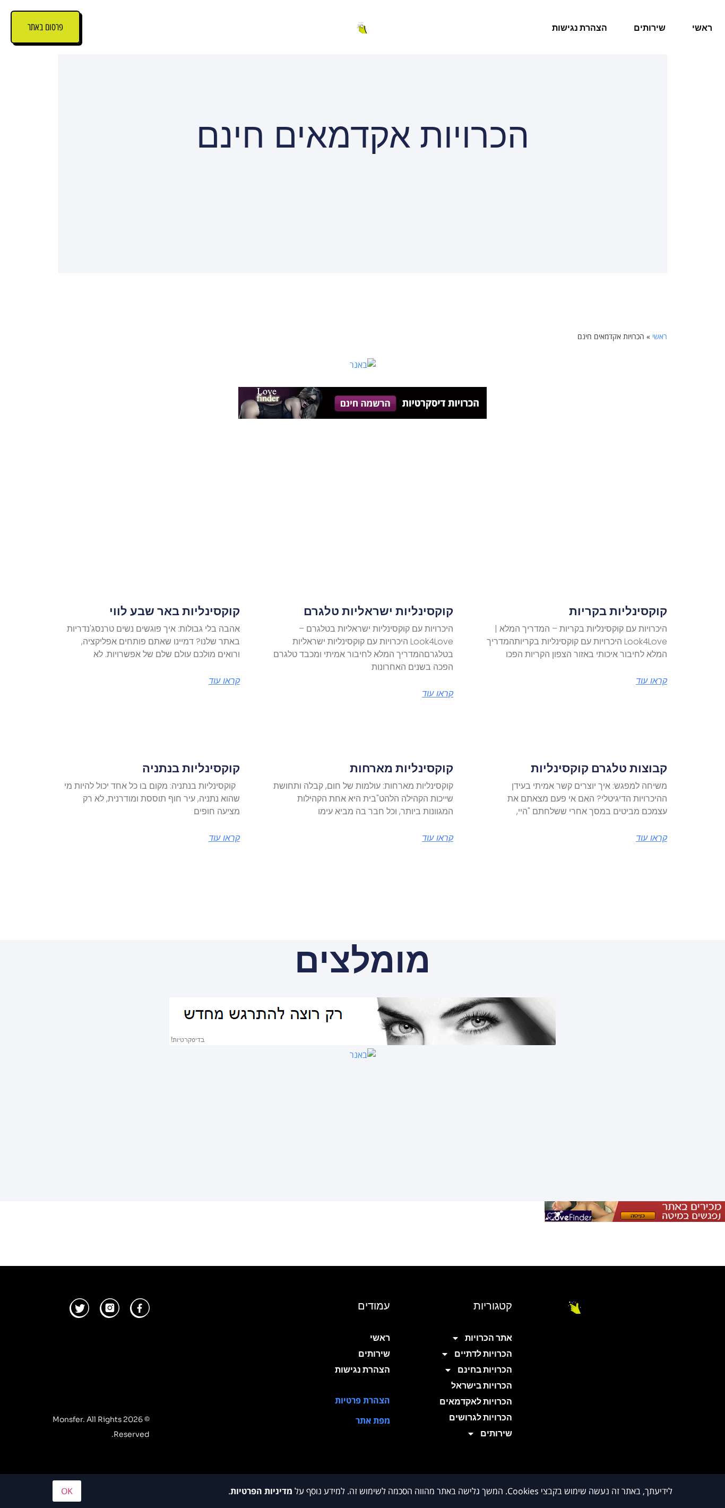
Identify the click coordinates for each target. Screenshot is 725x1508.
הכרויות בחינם (485, 1369)
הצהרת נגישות (579, 27)
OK (67, 1491)
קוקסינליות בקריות (618, 611)
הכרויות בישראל (481, 1385)
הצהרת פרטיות (362, 1400)
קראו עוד (651, 681)
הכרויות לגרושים (480, 1417)
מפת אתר (373, 1420)
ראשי (702, 27)
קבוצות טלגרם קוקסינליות (599, 768)
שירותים (650, 27)
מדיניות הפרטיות (261, 1491)
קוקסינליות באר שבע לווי (174, 611)
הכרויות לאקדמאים (475, 1401)
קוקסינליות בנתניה (191, 768)
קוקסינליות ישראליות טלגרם (378, 611)
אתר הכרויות (488, 1337)
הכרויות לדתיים (483, 1353)
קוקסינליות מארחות (401, 768)
